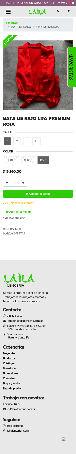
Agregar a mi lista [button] (20, 211)
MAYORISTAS (71, 67)
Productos (12, 22)
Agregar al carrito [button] (39, 193)
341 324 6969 (14, 315)
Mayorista (9, 353)
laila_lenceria (15, 425)
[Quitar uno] (7, 183)
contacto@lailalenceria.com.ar (24, 320)
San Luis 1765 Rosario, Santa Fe (16, 336)
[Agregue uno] (23, 183)
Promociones (10, 373)
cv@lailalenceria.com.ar (21, 409)
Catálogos (9, 363)
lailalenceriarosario (17, 430)
